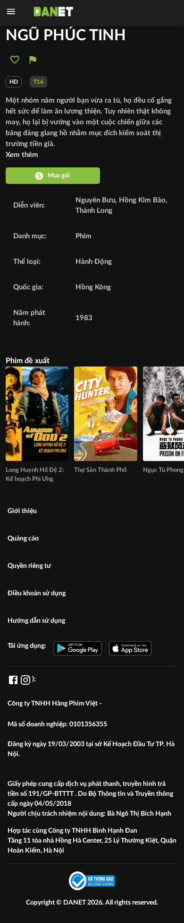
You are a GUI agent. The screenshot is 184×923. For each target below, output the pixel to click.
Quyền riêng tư (29, 566)
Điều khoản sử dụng (37, 593)
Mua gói (58, 175)
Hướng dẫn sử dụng (36, 621)
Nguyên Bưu (95, 200)
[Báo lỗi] (33, 60)
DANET (75, 902)
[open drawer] (11, 11)
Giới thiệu (22, 511)
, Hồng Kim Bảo (140, 200)
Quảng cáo (23, 538)
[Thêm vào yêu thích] (15, 60)
